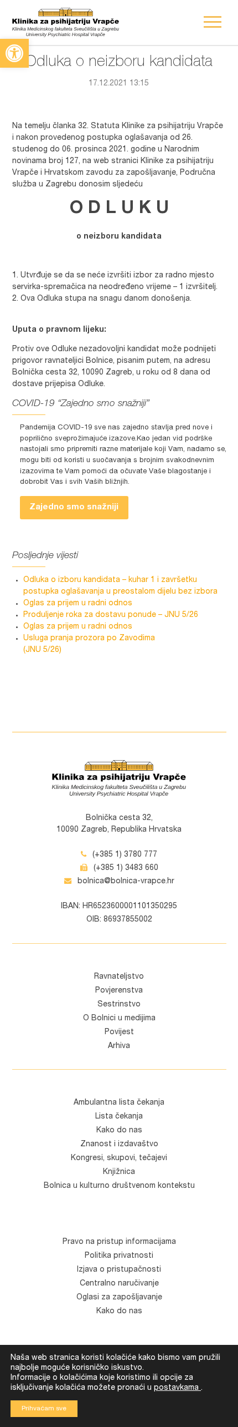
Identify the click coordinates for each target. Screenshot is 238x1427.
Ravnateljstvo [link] (119, 977)
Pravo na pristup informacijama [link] (119, 1242)
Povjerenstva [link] (119, 991)
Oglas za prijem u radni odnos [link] (77, 604)
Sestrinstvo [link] (119, 1005)
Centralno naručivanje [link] (119, 1284)
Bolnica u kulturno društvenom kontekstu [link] (119, 1186)
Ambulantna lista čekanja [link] (119, 1103)
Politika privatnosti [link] (119, 1256)
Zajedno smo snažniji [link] (73, 507)
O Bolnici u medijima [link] (119, 1019)
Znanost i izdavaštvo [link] (119, 1144)
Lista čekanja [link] (119, 1117)
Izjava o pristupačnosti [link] (119, 1270)
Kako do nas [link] (119, 1131)
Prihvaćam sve (44, 1408)
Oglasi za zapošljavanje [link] (119, 1298)
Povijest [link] (119, 1032)
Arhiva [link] (119, 1046)
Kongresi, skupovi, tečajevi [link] (119, 1158)
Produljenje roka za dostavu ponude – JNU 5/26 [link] (110, 615)
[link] (14, 53)
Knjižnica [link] (119, 1172)
